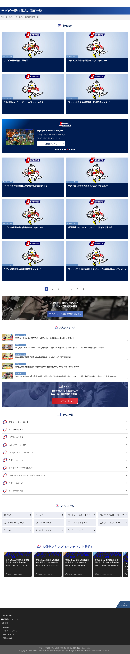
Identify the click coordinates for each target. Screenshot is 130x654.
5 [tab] (65, 149)
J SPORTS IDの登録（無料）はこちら (65, 313)
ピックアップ (77, 530)
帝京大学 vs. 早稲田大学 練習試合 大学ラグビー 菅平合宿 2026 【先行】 (47, 561)
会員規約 (6, 627)
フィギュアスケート (113, 522)
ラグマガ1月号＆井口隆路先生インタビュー (23, 227)
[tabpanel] (65, 136)
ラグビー (12, 17)
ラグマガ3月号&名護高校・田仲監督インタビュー (90, 102)
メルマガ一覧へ (65, 401)
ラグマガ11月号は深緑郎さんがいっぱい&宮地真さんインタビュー (97, 270)
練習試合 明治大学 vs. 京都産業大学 (107, 565)
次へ (77, 289)
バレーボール (45, 522)
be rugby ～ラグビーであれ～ (21, 452)
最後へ (84, 289)
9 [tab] (74, 149)
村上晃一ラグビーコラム (18, 422)
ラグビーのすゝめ (16, 483)
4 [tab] (62, 149)
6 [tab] (67, 149)
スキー (10, 530)
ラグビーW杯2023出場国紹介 (21, 468)
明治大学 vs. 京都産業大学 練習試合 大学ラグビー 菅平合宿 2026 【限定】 (107, 561)
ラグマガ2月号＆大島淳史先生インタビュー (88, 185)
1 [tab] (55, 149)
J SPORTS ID (6, 615)
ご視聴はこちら (51, 143)
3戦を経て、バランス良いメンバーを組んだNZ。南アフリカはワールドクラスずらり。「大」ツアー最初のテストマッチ (59, 348)
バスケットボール (79, 522)
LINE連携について (8, 619)
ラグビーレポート (16, 429)
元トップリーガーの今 (18, 445)
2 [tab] (58, 149)
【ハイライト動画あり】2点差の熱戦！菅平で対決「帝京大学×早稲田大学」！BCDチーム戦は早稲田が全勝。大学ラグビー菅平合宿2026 (66, 376)
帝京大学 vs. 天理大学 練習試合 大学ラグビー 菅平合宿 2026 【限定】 (77, 561)
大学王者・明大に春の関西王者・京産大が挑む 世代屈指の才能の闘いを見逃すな (44, 338)
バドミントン (45, 530)
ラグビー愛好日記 (16, 490)
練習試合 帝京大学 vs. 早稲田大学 (47, 565)
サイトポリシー (8, 635)
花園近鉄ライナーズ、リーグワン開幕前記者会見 (90, 227)
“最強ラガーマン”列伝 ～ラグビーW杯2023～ (27, 475)
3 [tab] (60, 149)
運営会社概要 (7, 638)
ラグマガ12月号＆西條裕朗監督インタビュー (24, 269)
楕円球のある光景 (16, 437)
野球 (9, 515)
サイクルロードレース (114, 515)
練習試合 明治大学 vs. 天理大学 (16, 565)
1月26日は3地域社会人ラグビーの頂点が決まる (25, 185)
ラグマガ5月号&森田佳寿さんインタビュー (87, 60)
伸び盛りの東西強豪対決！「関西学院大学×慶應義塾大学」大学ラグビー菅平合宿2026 (47, 367)
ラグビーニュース (16, 460)
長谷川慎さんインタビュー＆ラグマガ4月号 (24, 102)
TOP (2, 17)
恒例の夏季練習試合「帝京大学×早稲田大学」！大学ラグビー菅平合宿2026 (43, 357)
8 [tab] (71, 149)
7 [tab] (69, 149)
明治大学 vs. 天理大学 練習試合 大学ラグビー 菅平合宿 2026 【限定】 (17, 561)
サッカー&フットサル (81, 515)
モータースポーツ (16, 522)
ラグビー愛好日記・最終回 (16, 60)
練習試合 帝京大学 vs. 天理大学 (76, 565)
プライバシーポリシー (11, 631)
